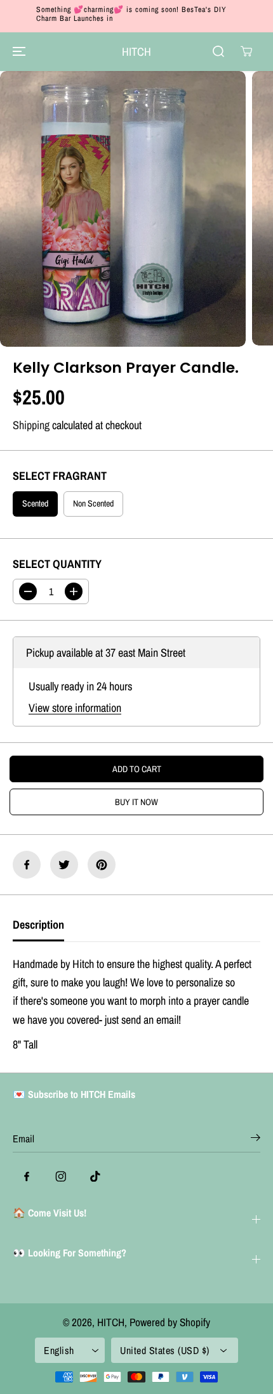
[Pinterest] (102, 865)
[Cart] (246, 51)
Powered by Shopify (170, 1322)
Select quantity (57, 564)
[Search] (218, 51)
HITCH (110, 1322)
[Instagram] (61, 1176)
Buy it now (136, 802)
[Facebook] (27, 865)
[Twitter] (64, 865)
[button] (17, 51)
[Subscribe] (255, 1139)
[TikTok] (95, 1176)
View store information (75, 708)
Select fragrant (60, 476)
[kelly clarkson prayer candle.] (123, 209)
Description (38, 925)
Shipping (31, 425)
